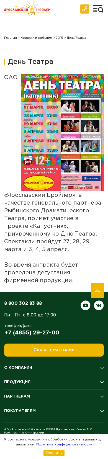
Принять (54, 453)
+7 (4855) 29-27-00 (31, 332)
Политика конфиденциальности (64, 444)
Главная (10, 38)
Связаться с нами (54, 350)
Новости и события (36, 38)
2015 (59, 38)
